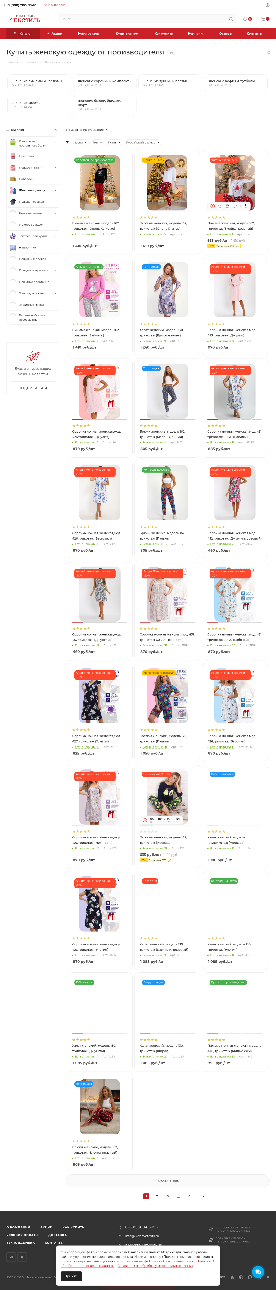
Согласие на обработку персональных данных (233, 1229)
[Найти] (231, 18)
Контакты (54, 1242)
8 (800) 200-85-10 (22, 5)
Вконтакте (11, 1257)
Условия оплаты (22, 1235)
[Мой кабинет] (268, 5)
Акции (46, 1227)
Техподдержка (20, 1242)
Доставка (57, 1235)
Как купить (73, 1227)
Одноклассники (22, 1257)
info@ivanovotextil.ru (142, 1236)
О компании (18, 1227)
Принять (71, 1276)
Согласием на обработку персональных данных (155, 1266)
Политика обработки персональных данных (233, 1240)
